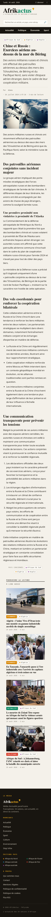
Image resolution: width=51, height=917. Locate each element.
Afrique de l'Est (34, 862)
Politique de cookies (12, 893)
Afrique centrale (11, 862)
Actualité (9, 30)
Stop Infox (7, 848)
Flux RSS (6, 897)
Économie (35, 30)
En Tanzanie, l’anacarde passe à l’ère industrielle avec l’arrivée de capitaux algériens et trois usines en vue (24, 669)
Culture (6, 839)
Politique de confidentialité (15, 889)
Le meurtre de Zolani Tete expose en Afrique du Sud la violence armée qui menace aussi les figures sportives (24, 715)
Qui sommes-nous (11, 876)
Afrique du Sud (13, 40)
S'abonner (39, 2)
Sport (46, 30)
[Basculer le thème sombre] (47, 2)
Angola (42, 40)
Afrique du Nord (11, 858)
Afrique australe (11, 865)
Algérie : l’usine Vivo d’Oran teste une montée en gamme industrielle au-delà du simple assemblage (23, 623)
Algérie (29, 40)
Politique (22, 30)
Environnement (10, 844)
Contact (6, 880)
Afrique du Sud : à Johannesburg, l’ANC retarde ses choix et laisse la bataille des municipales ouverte (23, 761)
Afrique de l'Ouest (35, 858)
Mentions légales (10, 884)
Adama (10, 90)
